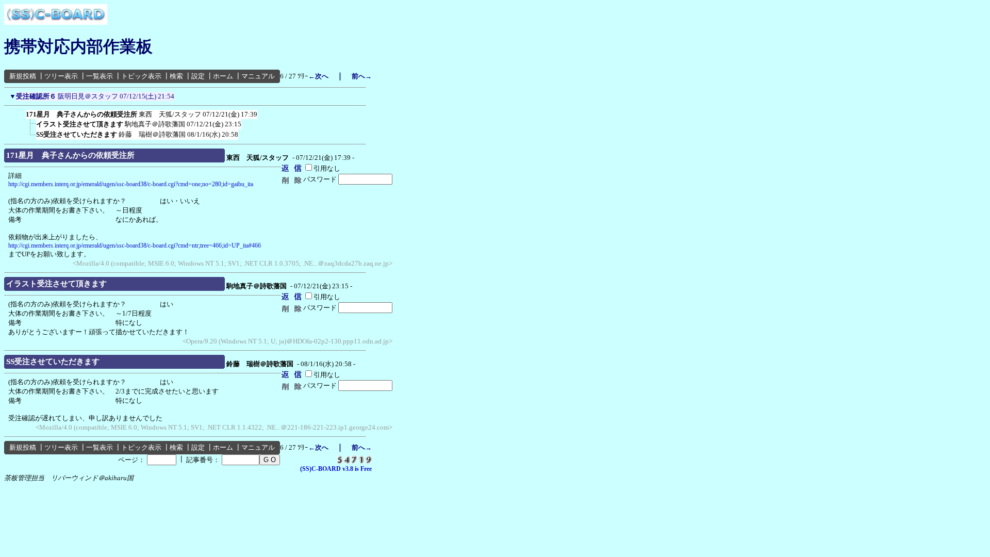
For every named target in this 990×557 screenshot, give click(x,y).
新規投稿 (22, 76)
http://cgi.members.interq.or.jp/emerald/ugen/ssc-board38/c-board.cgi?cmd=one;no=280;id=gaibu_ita (130, 184)
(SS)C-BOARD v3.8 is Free (336, 468)
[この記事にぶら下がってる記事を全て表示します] (20, 112)
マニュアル (258, 76)
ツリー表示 (61, 76)
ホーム (223, 76)
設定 (198, 76)
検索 (176, 76)
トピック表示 (141, 76)
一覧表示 (99, 76)
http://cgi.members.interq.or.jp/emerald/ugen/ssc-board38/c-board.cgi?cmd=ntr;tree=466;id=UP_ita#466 (134, 245)
